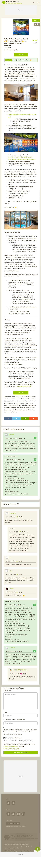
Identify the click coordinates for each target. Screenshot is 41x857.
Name (5, 712)
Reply (20, 438)
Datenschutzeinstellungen (13, 848)
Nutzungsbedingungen (11, 749)
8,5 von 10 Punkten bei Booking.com (20, 157)
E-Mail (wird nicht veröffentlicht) (14, 720)
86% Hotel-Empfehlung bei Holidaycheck (21, 159)
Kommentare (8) (11, 504)
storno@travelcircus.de (24, 386)
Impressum (8, 844)
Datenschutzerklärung (10, 746)
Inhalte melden (9, 846)
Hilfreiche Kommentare (14, 429)
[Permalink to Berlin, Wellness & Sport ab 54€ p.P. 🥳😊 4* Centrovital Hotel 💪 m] (21, 27)
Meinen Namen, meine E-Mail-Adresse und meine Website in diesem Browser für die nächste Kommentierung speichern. (20, 732)
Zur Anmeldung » (13, 823)
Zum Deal (21, 55)
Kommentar (7, 691)
